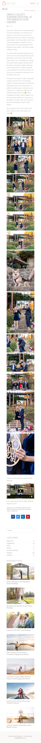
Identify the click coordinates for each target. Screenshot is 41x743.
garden (14, 509)
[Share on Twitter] (18, 518)
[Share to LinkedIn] (23, 518)
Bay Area (13, 507)
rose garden (14, 511)
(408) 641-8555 (28, 736)
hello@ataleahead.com (20, 738)
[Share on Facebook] (13, 518)
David (10, 26)
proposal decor (21, 509)
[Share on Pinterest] (28, 518)
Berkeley (18, 507)
